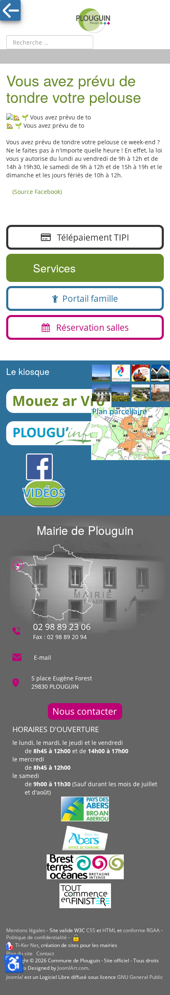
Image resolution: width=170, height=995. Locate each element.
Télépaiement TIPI (90, 237)
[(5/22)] (101, 393)
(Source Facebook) (37, 192)
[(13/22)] (160, 393)
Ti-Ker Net (26, 945)
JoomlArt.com (72, 967)
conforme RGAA (141, 930)
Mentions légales (25, 930)
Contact (45, 953)
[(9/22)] (101, 374)
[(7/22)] (141, 393)
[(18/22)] (121, 374)
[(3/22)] (141, 374)
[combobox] (49, 42)
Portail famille (88, 298)
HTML (109, 930)
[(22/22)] (121, 393)
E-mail (42, 657)
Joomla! (14, 977)
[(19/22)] (160, 374)
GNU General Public (140, 977)
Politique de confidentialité (36, 937)
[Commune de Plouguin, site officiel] (93, 20)
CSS (90, 930)
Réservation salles (89, 327)
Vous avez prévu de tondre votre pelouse (73, 88)
